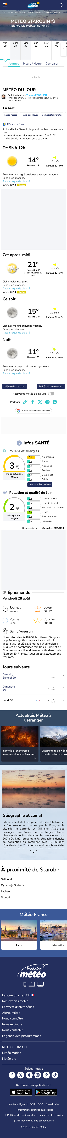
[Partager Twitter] (40, 402)
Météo (3, 12)
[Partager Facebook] (32, 402)
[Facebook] (12, 1075)
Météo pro (9, 1059)
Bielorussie (12, 12)
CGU (32, 1104)
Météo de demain (14, 386)
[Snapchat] (29, 1075)
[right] (63, 49)
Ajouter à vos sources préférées (35, 410)
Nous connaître (12, 1018)
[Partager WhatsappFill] (55, 402)
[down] (33, 851)
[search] (61, 5)
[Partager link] (25, 402)
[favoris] (53, 21)
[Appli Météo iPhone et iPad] (21, 1092)
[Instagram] (37, 1075)
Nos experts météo (15, 1001)
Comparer (52, 64)
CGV (40, 1104)
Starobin (57, 12)
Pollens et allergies (23, 451)
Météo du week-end (51, 386)
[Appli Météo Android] (46, 1092)
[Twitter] (20, 1075)
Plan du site (52, 1104)
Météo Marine (11, 1053)
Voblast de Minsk (26, 12)
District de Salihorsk (43, 12)
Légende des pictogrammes (21, 1036)
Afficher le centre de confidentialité (35, 1120)
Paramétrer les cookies (51, 1115)
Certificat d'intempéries (18, 1007)
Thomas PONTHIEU (36, 95)
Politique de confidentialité (21, 1115)
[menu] (5, 5)
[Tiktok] (55, 1075)
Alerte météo (11, 1013)
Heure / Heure (32, 64)
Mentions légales (17, 1104)
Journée (14, 64)
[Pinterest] (46, 1075)
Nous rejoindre (12, 1024)
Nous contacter (12, 1030)
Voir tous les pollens (40, 484)
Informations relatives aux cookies (35, 1109)
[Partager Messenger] (47, 402)
